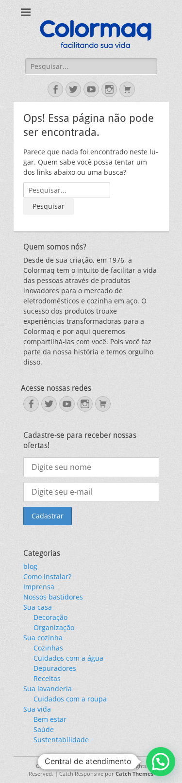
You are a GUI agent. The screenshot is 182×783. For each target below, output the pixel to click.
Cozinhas (48, 647)
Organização (53, 627)
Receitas (47, 678)
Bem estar (49, 719)
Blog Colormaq (101, 765)
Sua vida (37, 709)
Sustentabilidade (61, 739)
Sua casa (37, 607)
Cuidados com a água (68, 658)
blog (30, 566)
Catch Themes (134, 773)
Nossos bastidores (53, 596)
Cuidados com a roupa (70, 698)
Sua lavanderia (47, 688)
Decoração (50, 617)
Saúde (43, 729)
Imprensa (38, 586)
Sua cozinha (43, 637)
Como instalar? (47, 576)
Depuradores (54, 668)
